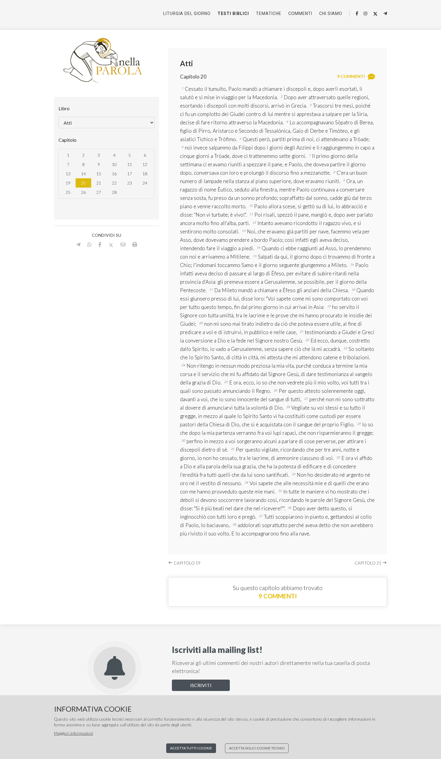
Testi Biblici (233, 13)
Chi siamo (330, 13)
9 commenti (278, 596)
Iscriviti (201, 685)
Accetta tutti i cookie (191, 748)
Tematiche (268, 13)
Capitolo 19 (186, 562)
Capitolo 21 (368, 562)
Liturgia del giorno (187, 13)
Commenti (300, 13)
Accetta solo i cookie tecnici (257, 748)
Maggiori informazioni (73, 733)
